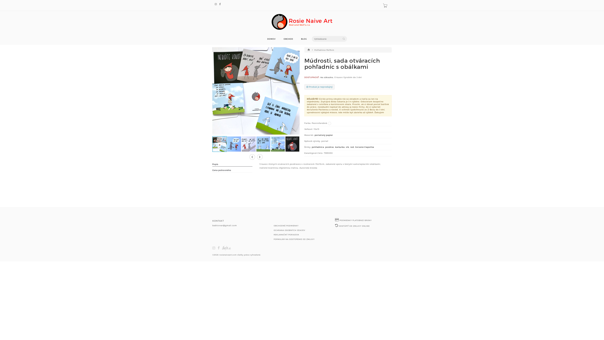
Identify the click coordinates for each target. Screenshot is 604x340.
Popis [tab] (215, 164)
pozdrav (329, 147)
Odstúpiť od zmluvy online (354, 226)
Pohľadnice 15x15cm (324, 50)
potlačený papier (324, 135)
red (352, 147)
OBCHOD (288, 39)
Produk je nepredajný (320, 86)
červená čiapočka (364, 147)
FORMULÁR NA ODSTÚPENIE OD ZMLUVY (294, 239)
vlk (347, 147)
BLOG (304, 39)
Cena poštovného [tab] (221, 170)
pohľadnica (318, 147)
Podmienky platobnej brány (355, 220)
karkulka (340, 147)
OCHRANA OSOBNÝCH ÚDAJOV (289, 230)
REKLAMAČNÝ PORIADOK (286, 235)
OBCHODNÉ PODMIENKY (286, 226)
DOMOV (271, 39)
